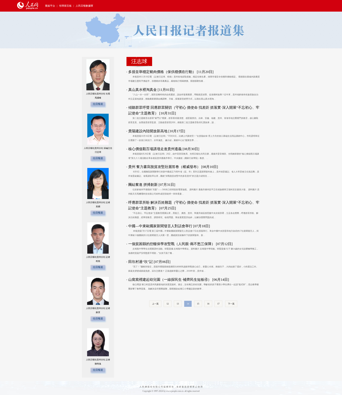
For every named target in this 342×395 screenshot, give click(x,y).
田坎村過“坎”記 (140, 262)
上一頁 (155, 304)
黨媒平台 (50, 5)
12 (168, 304)
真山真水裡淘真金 (142, 90)
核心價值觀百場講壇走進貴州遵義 (155, 149)
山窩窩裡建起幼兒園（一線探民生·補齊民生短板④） (169, 279)
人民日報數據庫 (84, 5)
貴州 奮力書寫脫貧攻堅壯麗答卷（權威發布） (164, 167)
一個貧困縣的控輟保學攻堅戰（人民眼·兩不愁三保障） (171, 244)
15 (198, 304)
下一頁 (231, 304)
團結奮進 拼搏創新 (143, 185)
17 (218, 304)
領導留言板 (65, 5)
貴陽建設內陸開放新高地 (147, 131)
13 (178, 304)
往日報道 (98, 104)
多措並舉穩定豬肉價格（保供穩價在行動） (162, 72)
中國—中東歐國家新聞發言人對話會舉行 (160, 226)
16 (208, 304)
